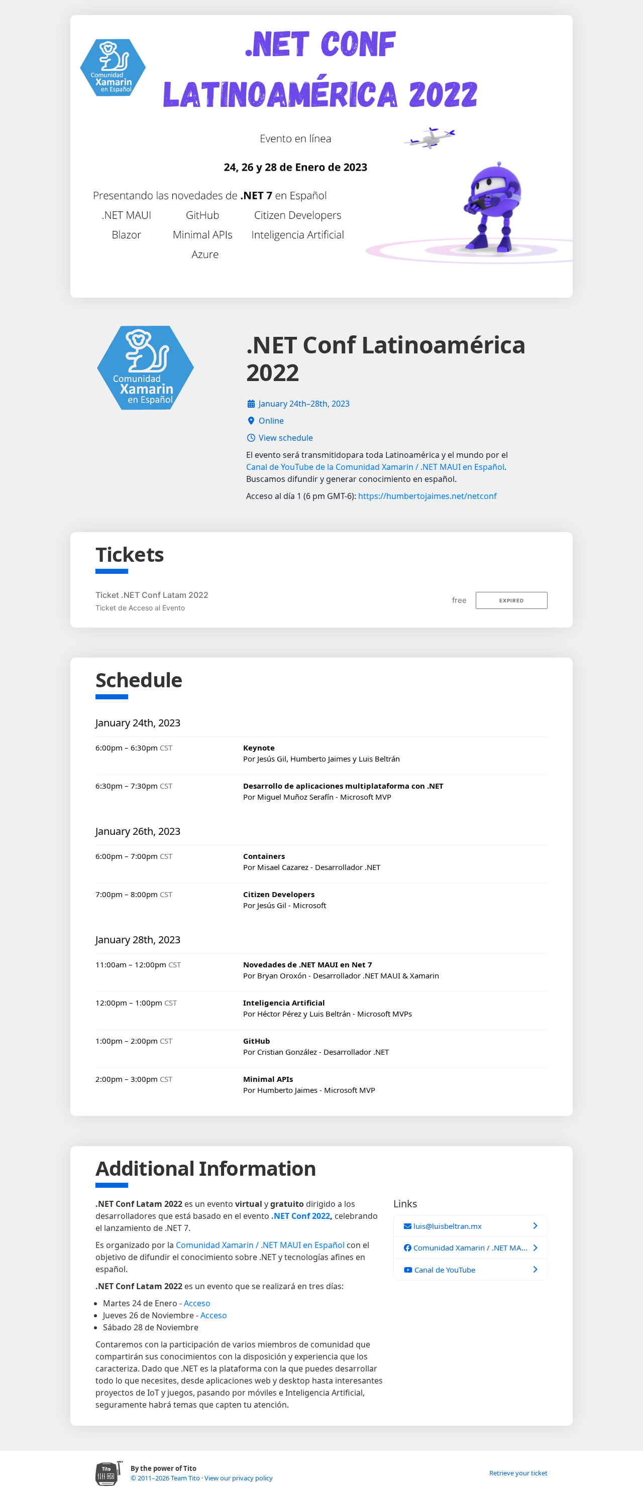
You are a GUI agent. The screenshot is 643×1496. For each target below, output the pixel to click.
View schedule (286, 437)
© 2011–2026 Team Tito (166, 1477)
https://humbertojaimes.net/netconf (427, 496)
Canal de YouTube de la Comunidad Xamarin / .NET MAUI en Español (375, 466)
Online (271, 420)
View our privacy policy (238, 1477)
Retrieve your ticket (518, 1472)
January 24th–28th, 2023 (304, 403)
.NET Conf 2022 (300, 1215)
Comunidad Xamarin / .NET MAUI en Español (260, 1245)
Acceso (197, 1303)
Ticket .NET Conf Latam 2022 (151, 595)
